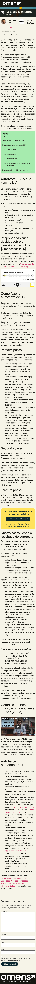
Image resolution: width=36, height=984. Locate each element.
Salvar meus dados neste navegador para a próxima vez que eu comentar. (15, 959)
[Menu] (30, 3)
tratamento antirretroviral (23, 807)
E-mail (3, 942)
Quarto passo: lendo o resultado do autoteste (18, 164)
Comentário (5, 911)
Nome (3, 935)
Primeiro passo (11, 150)
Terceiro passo (12, 159)
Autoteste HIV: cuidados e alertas (16, 170)
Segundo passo (12, 154)
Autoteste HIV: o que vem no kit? (15, 140)
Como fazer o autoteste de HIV (15, 145)
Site (2, 949)
